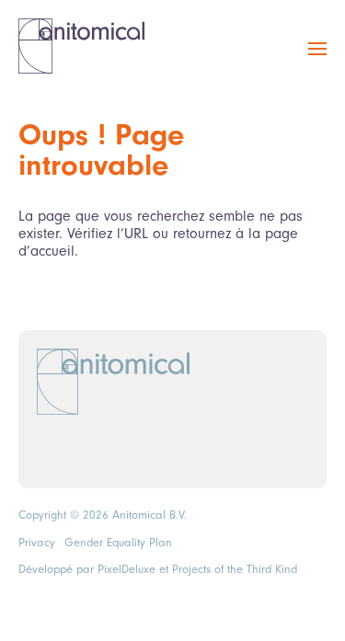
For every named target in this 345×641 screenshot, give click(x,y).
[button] (317, 58)
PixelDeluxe (126, 569)
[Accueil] (81, 46)
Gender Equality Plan (118, 542)
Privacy (36, 542)
